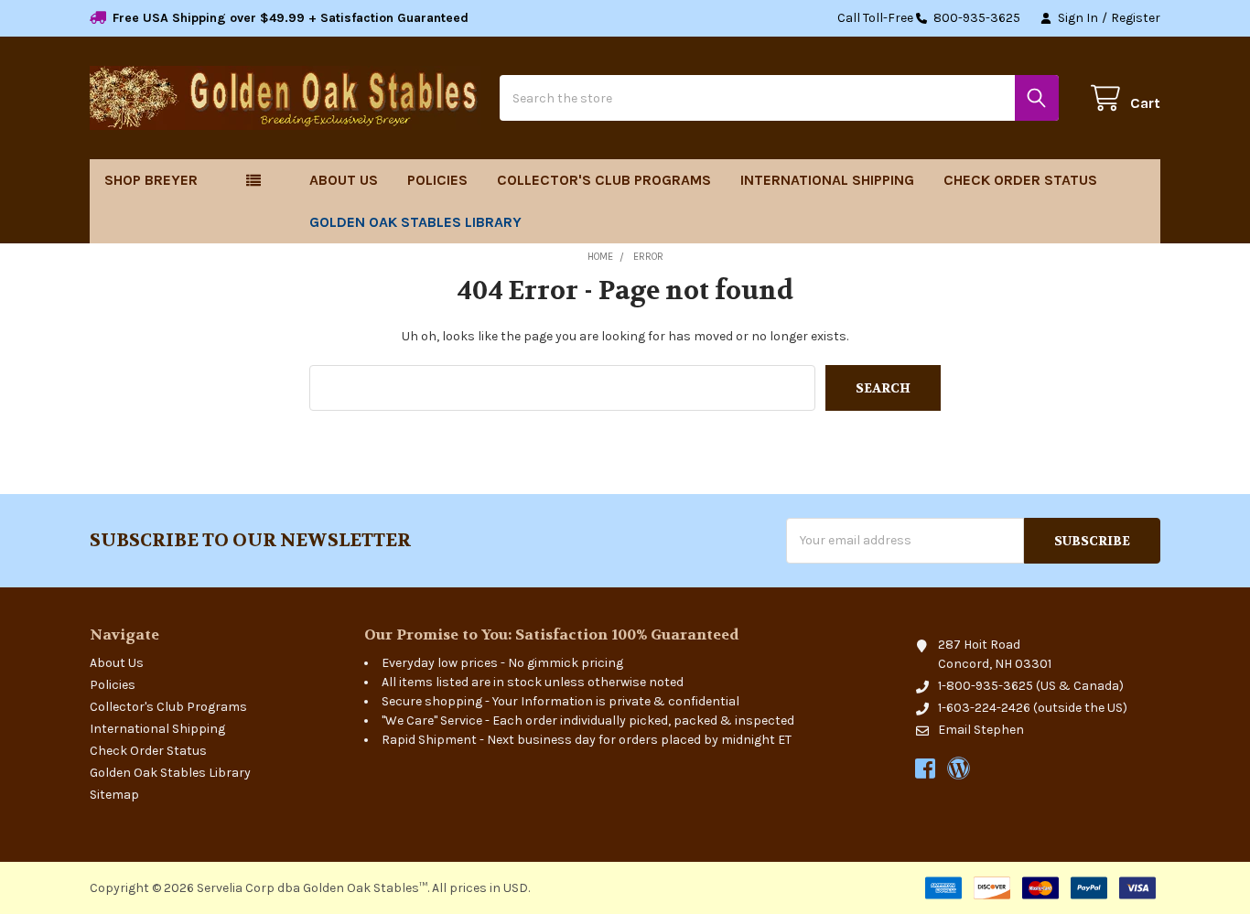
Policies (437, 179)
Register (1135, 18)
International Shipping (827, 179)
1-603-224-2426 (984, 707)
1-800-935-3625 (985, 686)
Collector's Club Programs (604, 179)
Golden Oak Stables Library (415, 222)
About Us (343, 179)
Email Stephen (981, 729)
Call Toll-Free (928, 18)
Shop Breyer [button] (151, 179)
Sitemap (114, 794)
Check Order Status (1020, 179)
